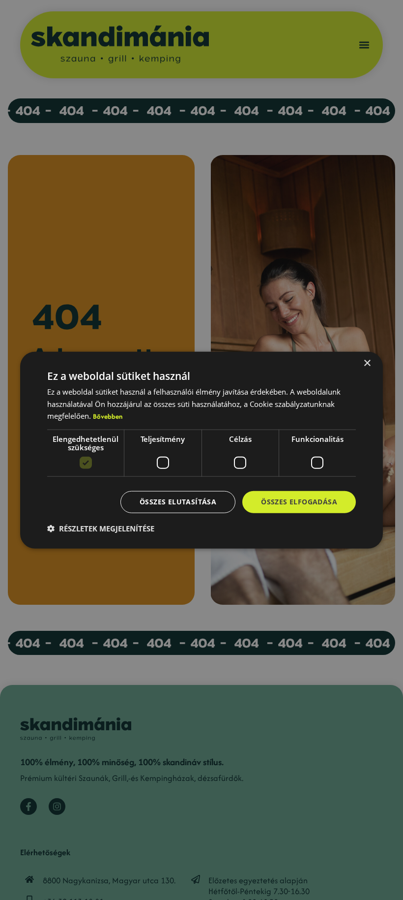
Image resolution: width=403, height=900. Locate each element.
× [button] (367, 363)
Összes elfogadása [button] (299, 501)
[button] (100, 528)
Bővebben (107, 416)
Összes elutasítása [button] (178, 501)
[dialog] (201, 450)
